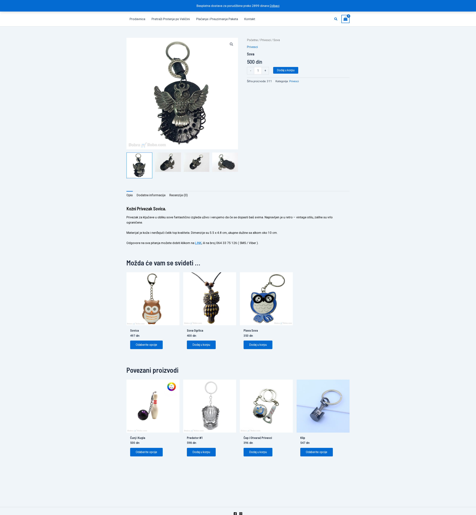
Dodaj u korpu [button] (201, 344)
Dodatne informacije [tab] (151, 195)
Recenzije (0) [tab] (178, 195)
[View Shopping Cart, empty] (345, 19)
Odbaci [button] (274, 6)
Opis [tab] (129, 195)
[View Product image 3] (197, 162)
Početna (252, 40)
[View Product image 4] (225, 162)
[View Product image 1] (139, 165)
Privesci (265, 40)
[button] (336, 19)
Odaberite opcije (146, 344)
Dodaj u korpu (286, 70)
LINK (198, 243)
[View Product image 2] (168, 162)
